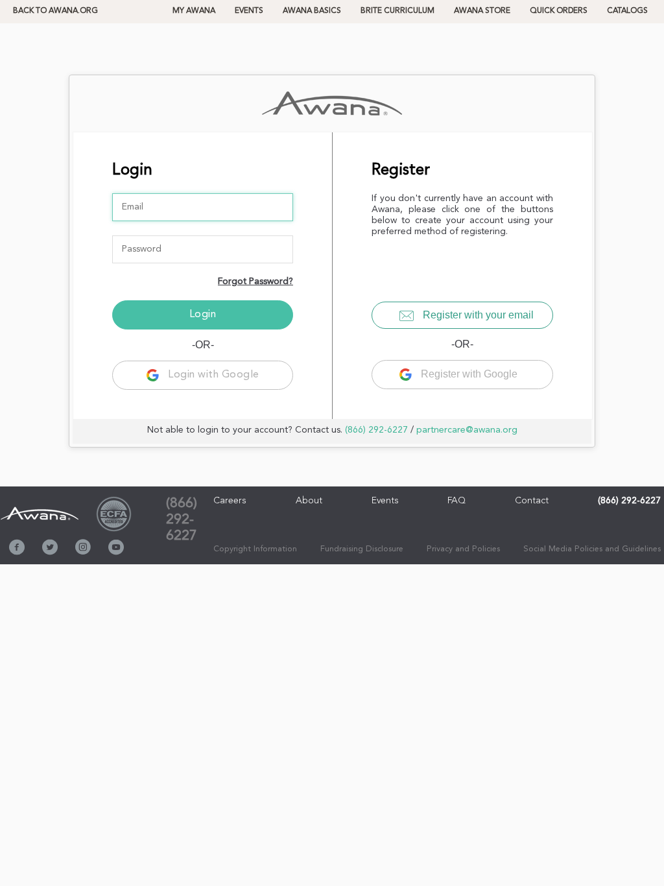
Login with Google (212, 375)
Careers (229, 500)
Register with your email (477, 314)
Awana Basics (312, 11)
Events (249, 11)
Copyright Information (255, 549)
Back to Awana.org (55, 11)
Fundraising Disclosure (361, 549)
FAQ (456, 500)
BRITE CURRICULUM (397, 11)
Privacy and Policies (463, 549)
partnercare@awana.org (466, 430)
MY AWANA (193, 11)
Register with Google (467, 373)
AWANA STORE (482, 11)
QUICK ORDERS (558, 11)
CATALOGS (627, 11)
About (309, 500)
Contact (532, 500)
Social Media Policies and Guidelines (592, 549)
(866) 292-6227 (376, 430)
